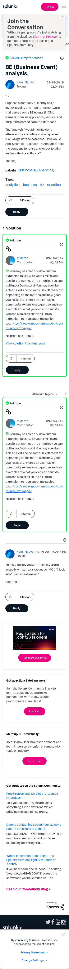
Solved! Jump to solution (26, 58)
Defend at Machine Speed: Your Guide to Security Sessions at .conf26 (33, 827)
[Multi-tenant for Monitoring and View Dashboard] (57, 394)
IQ (42, 185)
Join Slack (34, 711)
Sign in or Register (45, 36)
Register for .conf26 (35, 657)
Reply (16, 211)
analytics (12, 185)
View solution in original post (25, 343)
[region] (34, 949)
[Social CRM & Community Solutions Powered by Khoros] (55, 906)
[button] (61, 58)
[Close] (63, 935)
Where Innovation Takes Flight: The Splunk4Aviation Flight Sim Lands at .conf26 (31, 860)
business (30, 185)
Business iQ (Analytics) (36, 170)
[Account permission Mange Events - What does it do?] (65, 394)
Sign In (50, 6)
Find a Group (34, 761)
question (54, 185)
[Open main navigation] (64, 6)
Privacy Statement (33, 952)
